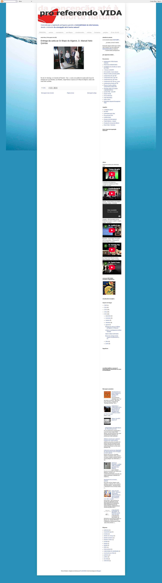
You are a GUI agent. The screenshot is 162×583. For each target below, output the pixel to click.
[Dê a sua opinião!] (51, 88)
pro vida (106, 558)
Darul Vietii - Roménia (109, 125)
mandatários (59, 32)
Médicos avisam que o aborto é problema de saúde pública (112, 439)
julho (107, 341)
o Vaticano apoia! (108, 109)
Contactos (97, 32)
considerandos (79, 32)
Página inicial (70, 93)
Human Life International (110, 119)
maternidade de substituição (111, 551)
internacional (107, 549)
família (105, 545)
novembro (108, 318)
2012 (105, 312)
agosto (107, 324)
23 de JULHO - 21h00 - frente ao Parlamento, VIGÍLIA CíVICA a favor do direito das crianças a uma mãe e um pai (112, 495)
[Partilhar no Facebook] (55, 88)
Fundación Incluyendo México (111, 123)
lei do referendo (108, 95)
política (106, 557)
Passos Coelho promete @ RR (112, 73)
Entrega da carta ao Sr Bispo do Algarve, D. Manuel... (112, 327)
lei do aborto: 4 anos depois (111, 72)
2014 (105, 307)
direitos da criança (108, 535)
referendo (106, 560)
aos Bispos (69, 32)
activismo (106, 530)
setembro (108, 322)
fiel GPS (106, 111)
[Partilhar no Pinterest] (57, 88)
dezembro (108, 316)
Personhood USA (108, 115)
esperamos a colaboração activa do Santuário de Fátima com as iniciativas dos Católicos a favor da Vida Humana (112, 410)
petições (105, 32)
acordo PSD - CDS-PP (109, 92)
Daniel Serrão (107, 93)
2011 (105, 314)
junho (107, 343)
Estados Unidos (108, 539)
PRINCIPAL (42, 32)
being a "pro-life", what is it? (116, 419)
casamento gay (108, 532)
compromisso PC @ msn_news (112, 81)
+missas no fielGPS (109, 70)
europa (106, 541)
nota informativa (108, 97)
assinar (51, 32)
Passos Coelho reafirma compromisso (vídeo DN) (110, 86)
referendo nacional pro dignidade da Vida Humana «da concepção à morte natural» (112, 452)
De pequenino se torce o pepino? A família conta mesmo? (116, 394)
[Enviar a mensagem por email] (49, 88)
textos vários (107, 99)
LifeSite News (107, 117)
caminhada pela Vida (109, 113)
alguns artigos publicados (111, 333)
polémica (106, 555)
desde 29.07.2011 (107, 49)
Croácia (106, 534)
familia (105, 543)
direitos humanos (108, 537)
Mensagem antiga (91, 93)
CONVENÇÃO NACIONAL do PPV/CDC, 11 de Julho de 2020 (116, 512)
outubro (108, 320)
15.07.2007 (116, 40)
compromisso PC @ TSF (110, 75)
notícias (89, 32)
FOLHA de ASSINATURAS (110, 64)
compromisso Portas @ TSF (111, 83)
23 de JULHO (115, 32)
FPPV (105, 547)
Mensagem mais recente (47, 93)
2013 (105, 309)
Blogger (99, 571)
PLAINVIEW (83, 571)
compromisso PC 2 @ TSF (110, 77)
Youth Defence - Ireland (110, 121)
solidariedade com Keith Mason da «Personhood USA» (113, 428)
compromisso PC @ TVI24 (110, 79)
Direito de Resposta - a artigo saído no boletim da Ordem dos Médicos (116, 465)
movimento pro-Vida (109, 553)
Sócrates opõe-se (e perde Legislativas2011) (111, 89)
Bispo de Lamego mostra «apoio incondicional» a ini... (112, 337)
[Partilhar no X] (53, 88)
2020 (105, 305)
